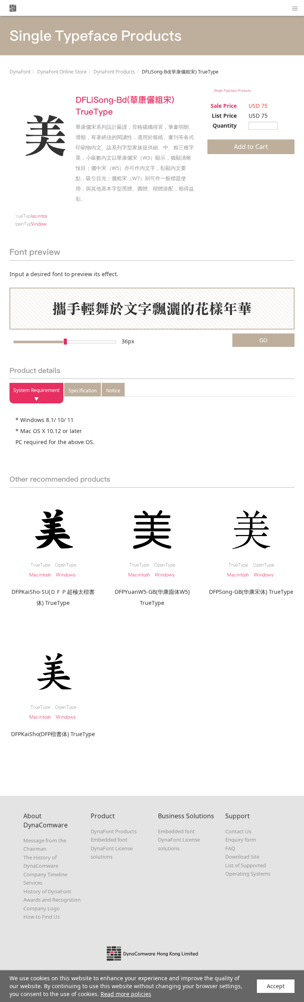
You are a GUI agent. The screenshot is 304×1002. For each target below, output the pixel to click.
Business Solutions (186, 816)
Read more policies (126, 994)
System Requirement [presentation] (36, 390)
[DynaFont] (13, 8)
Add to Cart (251, 146)
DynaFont (20, 71)
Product (103, 816)
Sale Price (224, 105)
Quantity (225, 125)
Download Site (242, 856)
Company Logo (41, 908)
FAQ (230, 848)
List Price (224, 115)
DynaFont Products (114, 71)
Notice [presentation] (113, 390)
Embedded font (109, 839)
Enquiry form (240, 839)
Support (237, 816)
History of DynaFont (47, 891)
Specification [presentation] (82, 390)
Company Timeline (45, 874)
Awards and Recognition (52, 899)
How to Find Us (41, 916)
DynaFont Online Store (62, 71)
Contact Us (238, 831)
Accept (276, 986)
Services (32, 882)
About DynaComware (45, 820)
